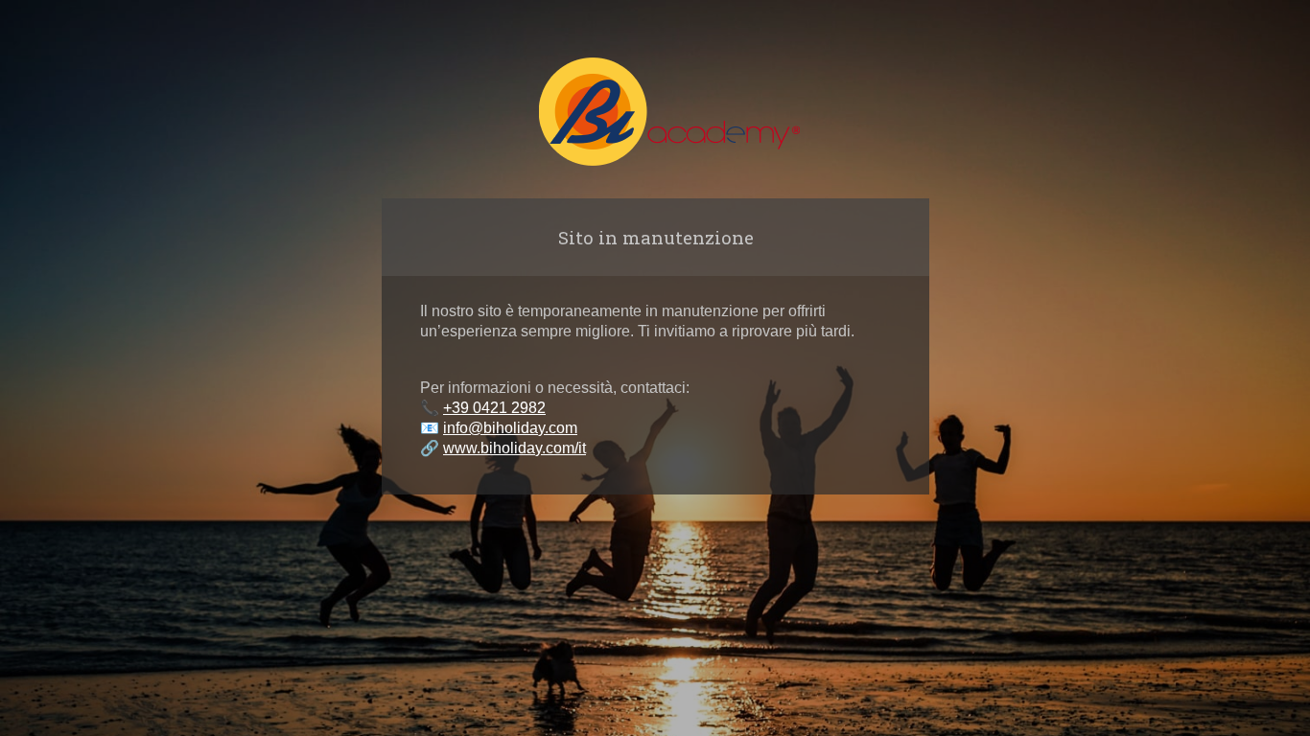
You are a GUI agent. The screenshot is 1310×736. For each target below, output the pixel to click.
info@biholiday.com (510, 428)
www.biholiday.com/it (514, 448)
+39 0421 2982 (494, 408)
